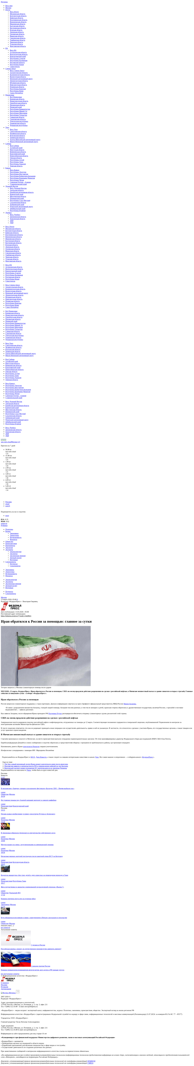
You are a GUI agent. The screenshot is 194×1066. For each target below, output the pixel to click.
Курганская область (17, 135)
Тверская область (16, 42)
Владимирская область (18, 20)
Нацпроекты (10, 546)
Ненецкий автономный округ (21, 79)
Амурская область (17, 190)
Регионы (4, 2)
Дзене (28, 770)
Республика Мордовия (18, 113)
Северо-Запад (10, 69)
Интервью (14, 560)
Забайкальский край (17, 209)
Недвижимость (15, 537)
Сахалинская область (18, 202)
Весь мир (8, 6)
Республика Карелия (18, 89)
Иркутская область (17, 150)
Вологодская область (18, 77)
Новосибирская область (19, 156)
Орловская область (17, 34)
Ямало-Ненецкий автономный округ (24, 142)
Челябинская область (18, 133)
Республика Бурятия (17, 211)
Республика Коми (16, 91)
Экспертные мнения (17, 556)
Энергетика (14, 535)
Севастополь (15, 67)
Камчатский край (16, 194)
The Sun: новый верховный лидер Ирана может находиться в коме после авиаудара (36, 764)
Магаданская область (18, 196)
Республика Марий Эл (18, 111)
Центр (7, 10)
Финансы (13, 539)
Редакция (4, 987)
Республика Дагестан (18, 172)
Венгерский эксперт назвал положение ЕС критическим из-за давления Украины (35, 768)
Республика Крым (17, 64)
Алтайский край (16, 148)
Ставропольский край (18, 184)
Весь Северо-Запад (17, 71)
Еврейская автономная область (22, 192)
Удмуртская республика (19, 121)
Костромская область (18, 28)
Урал (7, 127)
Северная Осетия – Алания (20, 182)
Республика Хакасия (18, 164)
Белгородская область (18, 16)
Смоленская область (17, 38)
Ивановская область (17, 24)
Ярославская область (18, 46)
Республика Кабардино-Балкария (22, 176)
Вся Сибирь (14, 146)
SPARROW (91, 1061)
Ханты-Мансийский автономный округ (25, 140)
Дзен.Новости (41, 757)
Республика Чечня (17, 180)
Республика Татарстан (18, 115)
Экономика (14, 533)
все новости (5, 927)
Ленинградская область (19, 81)
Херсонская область (17, 219)
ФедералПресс (147, 757)
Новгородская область (18, 85)
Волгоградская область (19, 54)
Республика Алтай (17, 160)
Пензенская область (17, 105)
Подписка (14, 564)
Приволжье (9, 95)
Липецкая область (17, 32)
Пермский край (16, 107)
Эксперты (9, 550)
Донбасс (8, 213)
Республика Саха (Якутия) (20, 200)
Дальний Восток (11, 186)
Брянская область (16, 18)
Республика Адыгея (17, 58)
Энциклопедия (15, 552)
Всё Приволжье (16, 97)
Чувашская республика (19, 125)
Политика (9, 529)
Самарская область (17, 117)
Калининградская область (20, 75)
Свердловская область (18, 131)
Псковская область (17, 87)
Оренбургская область (18, 103)
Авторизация (6, 989)
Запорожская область (18, 217)
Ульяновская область (18, 123)
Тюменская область (17, 138)
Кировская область (17, 99)
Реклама (8, 502)
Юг (6, 48)
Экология (9, 548)
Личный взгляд (16, 558)
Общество (9, 541)
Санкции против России (40, 966)
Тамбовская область (17, 40)
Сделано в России (38, 945)
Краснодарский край (18, 56)
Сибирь (8, 144)
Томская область (16, 166)
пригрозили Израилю (31, 746)
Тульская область (16, 44)
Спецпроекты (10, 562)
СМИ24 (90, 1063)
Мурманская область (18, 83)
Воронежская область (18, 22)
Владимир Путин (55, 713)
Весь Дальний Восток (18, 188)
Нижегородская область (19, 101)
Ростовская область (17, 62)
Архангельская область (19, 73)
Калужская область (17, 26)
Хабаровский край (17, 204)
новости (4, 523)
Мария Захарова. (130, 704)
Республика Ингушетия (19, 174)
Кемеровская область (18, 152)
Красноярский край (17, 154)
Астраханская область (18, 52)
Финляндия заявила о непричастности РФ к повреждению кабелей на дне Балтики (36, 766)
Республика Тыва (16, 162)
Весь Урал (14, 129)
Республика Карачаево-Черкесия (22, 178)
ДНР (11, 223)
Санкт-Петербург (16, 93)
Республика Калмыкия (18, 60)
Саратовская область (18, 119)
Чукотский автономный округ (21, 206)
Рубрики (4, 525)
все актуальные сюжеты (10, 974)
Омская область (16, 158)
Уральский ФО (15, 893)
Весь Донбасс (15, 215)
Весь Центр (14, 12)
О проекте (5, 983)
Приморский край (17, 198)
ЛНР (11, 221)
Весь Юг (13, 50)
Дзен (97, 757)
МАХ (33, 757)
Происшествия (11, 543)
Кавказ (8, 168)
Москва (8, 8)
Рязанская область (17, 36)
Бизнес (8, 531)
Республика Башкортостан (20, 109)
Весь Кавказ (14, 170)
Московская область (17, 14)
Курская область (16, 30)
